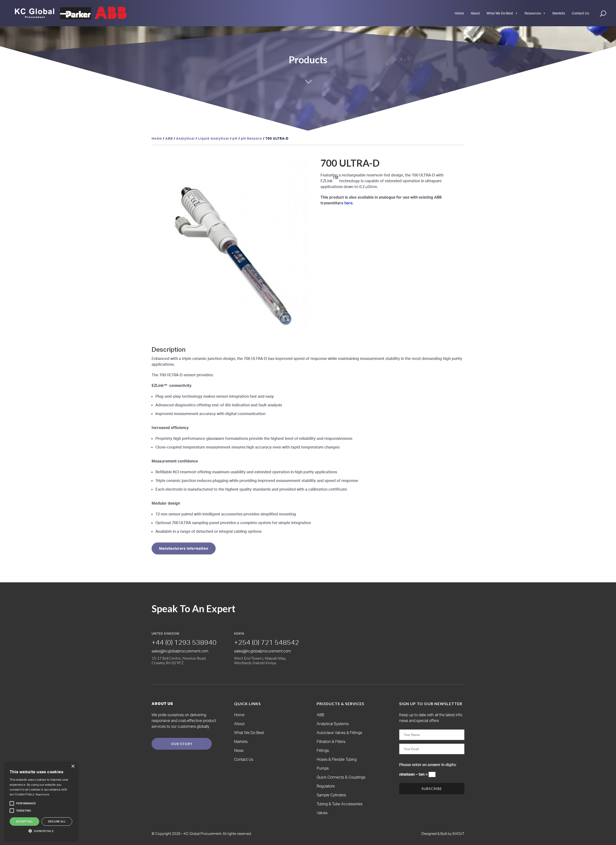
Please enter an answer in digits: (427, 764)
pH (234, 138)
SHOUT (458, 833)
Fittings (323, 750)
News (239, 750)
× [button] (73, 766)
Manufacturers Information (183, 548)
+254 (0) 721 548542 (266, 642)
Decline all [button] (57, 821)
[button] (299, 165)
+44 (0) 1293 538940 (184, 642)
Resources (533, 13)
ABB (169, 138)
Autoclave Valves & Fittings (339, 732)
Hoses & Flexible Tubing (337, 759)
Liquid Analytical (213, 138)
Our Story (181, 744)
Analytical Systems (333, 723)
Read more (42, 794)
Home (459, 13)
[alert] (41, 801)
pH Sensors (251, 138)
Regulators (326, 786)
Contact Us (580, 13)
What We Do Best (500, 13)
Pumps (323, 768)
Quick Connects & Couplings (341, 777)
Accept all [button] (24, 821)
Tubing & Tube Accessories (339, 803)
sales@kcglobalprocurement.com (180, 651)
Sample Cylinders (331, 795)
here (348, 203)
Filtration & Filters (331, 741)
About (475, 13)
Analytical (185, 138)
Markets (558, 13)
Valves (322, 812)
